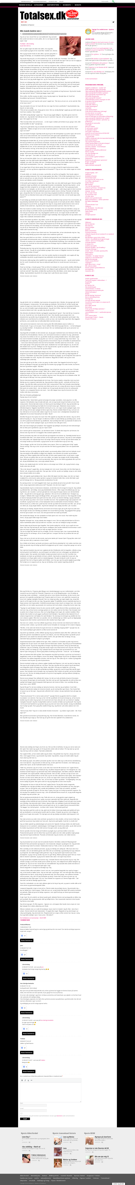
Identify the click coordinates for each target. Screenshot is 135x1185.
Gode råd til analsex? (91, 110)
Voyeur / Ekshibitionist (58, 1180)
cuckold (30, 34)
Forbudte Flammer (90, 242)
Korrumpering (89, 269)
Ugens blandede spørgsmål (93, 165)
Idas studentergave (90, 287)
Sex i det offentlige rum (97, 72)
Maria (86, 314)
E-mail (21, 1108)
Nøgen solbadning (90, 148)
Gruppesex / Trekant (93, 1176)
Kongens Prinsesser (90, 319)
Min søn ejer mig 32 (102, 1156)
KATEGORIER (38, 5)
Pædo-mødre (89, 211)
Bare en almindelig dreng (92, 297)
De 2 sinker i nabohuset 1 (92, 181)
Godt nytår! (88, 125)
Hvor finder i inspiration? (92, 131)
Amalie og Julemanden (91, 278)
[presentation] (22, 1080)
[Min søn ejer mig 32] (89, 1164)
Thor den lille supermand (92, 186)
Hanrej (52, 34)
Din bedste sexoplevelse (92, 96)
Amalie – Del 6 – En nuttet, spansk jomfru (96, 251)
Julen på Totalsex (90, 126)
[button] (22, 1080)
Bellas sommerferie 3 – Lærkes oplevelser (97, 199)
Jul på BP (87, 229)
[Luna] (58, 1156)
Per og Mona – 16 (96, 54)
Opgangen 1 (88, 262)
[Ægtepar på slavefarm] (89, 1144)
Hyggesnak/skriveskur (39, 1)
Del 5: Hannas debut (91, 315)
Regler (61, 1)
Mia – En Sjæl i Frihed (91, 193)
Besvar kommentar (26, 940)
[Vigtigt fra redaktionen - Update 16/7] (88, 31)
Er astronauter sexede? (91, 128)
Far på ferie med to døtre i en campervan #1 (97, 302)
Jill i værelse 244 (89, 285)
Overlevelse (88, 304)
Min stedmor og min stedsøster (100, 58)
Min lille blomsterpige (91, 259)
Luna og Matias (68, 1137)
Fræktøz (43, 1060)
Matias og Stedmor (70, 1159)
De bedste (67, 5)
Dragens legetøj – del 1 (91, 173)
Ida (86, 203)
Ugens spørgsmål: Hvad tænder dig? (95, 94)
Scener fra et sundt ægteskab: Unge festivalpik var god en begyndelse (98, 49)
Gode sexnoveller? (90, 103)
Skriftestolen (88, 158)
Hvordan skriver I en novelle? (93, 113)
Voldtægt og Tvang (43, 1180)
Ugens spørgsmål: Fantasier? (93, 98)
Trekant (63, 34)
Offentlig (57, 34)
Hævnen (87, 213)
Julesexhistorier (46, 1178)
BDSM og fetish (54, 1176)
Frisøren (87, 283)
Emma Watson (89, 252)
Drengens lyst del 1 (90, 215)
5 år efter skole (89, 196)
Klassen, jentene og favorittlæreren (95, 267)
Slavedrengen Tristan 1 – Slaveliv (94, 317)
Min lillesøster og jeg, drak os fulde (95, 237)
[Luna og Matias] (58, 1144)
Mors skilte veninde (90, 305)
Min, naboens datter (91, 266)
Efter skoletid (89, 184)
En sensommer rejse (91, 194)
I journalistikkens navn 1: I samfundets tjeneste (98, 312)
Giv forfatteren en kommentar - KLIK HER (33, 918)
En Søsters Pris (89, 244)
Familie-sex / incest (26, 1178)
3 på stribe (88, 108)
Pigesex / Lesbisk (85, 1178)
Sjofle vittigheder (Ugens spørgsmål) (95, 89)
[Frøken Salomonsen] (26, 1162)
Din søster (88, 236)
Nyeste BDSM (89, 1133)
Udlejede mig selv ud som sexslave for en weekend (99, 234)
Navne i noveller (89, 152)
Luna (65, 1148)
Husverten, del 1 (89, 271)
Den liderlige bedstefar (47, 1020)
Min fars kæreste (90, 224)
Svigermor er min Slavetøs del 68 (98, 67)
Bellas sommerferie (90, 231)
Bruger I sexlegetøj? (90, 162)
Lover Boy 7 (26, 1137)
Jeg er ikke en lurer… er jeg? (92, 264)
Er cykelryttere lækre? (91, 130)
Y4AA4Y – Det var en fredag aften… (95, 241)
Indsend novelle (26, 1)
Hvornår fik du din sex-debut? (93, 145)
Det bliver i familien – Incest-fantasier (95, 146)
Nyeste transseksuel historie (64, 1133)
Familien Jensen (89, 310)
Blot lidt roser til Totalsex (92, 135)
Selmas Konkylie (89, 227)
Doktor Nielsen (89, 183)
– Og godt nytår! (89, 136)
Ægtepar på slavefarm (103, 1137)
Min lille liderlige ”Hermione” (93, 295)
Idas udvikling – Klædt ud (31, 1147)
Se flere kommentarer (91, 79)
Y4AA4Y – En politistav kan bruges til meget (97, 239)
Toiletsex (96, 1178)
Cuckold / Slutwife (66, 1176)
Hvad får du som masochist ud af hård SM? (97, 133)
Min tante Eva (89, 226)
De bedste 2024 (53, 1)
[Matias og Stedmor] (58, 1167)
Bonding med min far (91, 210)
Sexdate (78, 5)
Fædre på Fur (89, 254)
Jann (42, 967)
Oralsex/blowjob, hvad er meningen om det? (97, 99)
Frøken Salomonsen (39, 1155)
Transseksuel (105, 1178)
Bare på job (88, 307)
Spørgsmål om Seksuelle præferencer (95, 150)
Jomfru (36, 1178)
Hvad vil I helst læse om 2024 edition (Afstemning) (99, 116)
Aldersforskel (24, 1176)
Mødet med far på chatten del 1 (94, 189)
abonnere (59, 1116)
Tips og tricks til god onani (92, 141)
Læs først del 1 (25, 46)
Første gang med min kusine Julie (94, 290)
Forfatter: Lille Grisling (41, 34)
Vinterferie (88, 174)
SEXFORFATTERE (53, 5)
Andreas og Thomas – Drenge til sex (95, 188)
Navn (21, 1103)
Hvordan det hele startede (92, 300)
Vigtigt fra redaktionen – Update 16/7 (95, 88)
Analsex (25, 34)
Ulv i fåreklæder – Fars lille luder (94, 208)
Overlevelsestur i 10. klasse (92, 289)
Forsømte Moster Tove (91, 204)
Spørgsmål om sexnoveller (92, 123)
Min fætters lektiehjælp (91, 201)
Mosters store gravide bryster (93, 198)
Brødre (87, 294)
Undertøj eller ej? (90, 155)
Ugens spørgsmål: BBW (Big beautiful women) (98, 91)
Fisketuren (88, 206)
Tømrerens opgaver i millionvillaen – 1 (96, 280)
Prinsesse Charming (90, 232)
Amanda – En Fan (90, 191)
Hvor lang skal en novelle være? (94, 115)
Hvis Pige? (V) (89, 299)
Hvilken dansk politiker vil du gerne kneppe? (97, 143)
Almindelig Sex (35, 1176)
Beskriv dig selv (89, 163)
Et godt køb (88, 282)
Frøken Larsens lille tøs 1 (92, 261)
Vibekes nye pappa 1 (91, 292)
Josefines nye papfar (91, 246)
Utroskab (32, 1180)
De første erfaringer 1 (91, 249)
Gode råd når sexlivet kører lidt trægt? (96, 111)
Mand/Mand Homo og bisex (61, 1178)
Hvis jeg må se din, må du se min (94, 179)
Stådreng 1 (88, 222)
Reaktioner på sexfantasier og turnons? (96, 160)
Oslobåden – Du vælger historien (94, 256)
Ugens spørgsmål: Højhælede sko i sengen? (97, 118)
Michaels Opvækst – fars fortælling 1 (95, 247)
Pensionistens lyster (90, 178)
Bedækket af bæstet (27, 25)
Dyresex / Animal (79, 1176)
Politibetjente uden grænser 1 (100, 63)
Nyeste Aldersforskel (29, 1133)
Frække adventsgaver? (91, 106)
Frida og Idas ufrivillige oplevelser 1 (95, 309)
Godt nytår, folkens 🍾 (91, 105)
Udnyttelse (23, 1180)
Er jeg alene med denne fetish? (93, 101)
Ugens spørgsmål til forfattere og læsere (96, 93)
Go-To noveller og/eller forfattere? (95, 157)
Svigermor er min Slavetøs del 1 (94, 257)
